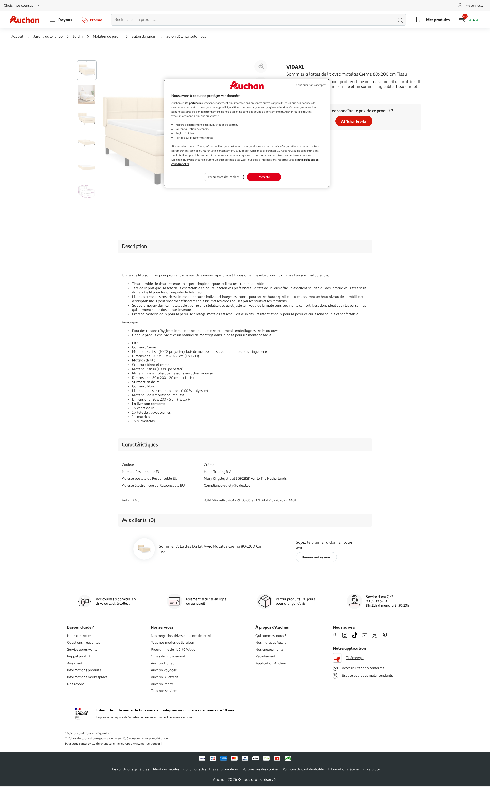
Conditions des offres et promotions (211, 769)
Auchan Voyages (164, 670)
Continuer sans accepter (311, 85)
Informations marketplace (87, 677)
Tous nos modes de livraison (172, 642)
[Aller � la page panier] (468, 19)
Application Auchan (270, 663)
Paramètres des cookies (224, 177)
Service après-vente (82, 649)
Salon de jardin (144, 36)
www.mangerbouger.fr (147, 744)
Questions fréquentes (83, 642)
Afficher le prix (353, 121)
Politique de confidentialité (303, 769)
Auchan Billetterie (164, 677)
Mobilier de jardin (107, 36)
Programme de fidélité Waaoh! (175, 649)
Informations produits (84, 670)
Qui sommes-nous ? (270, 635)
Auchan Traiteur (163, 663)
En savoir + (296, 94)
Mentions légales (166, 769)
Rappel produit (78, 656)
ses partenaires (194, 103)
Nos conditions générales (129, 769)
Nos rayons (75, 684)
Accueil (17, 36)
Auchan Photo (162, 684)
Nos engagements (269, 649)
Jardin (78, 36)
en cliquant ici (101, 733)
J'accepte (264, 177)
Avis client (74, 663)
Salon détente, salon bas (186, 36)
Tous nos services (164, 691)
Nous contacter (79, 635)
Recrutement (265, 656)
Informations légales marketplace (354, 769)
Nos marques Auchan (272, 642)
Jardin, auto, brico (48, 36)
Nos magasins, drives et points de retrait (181, 635)
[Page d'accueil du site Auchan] (26, 19)
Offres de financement (168, 656)
